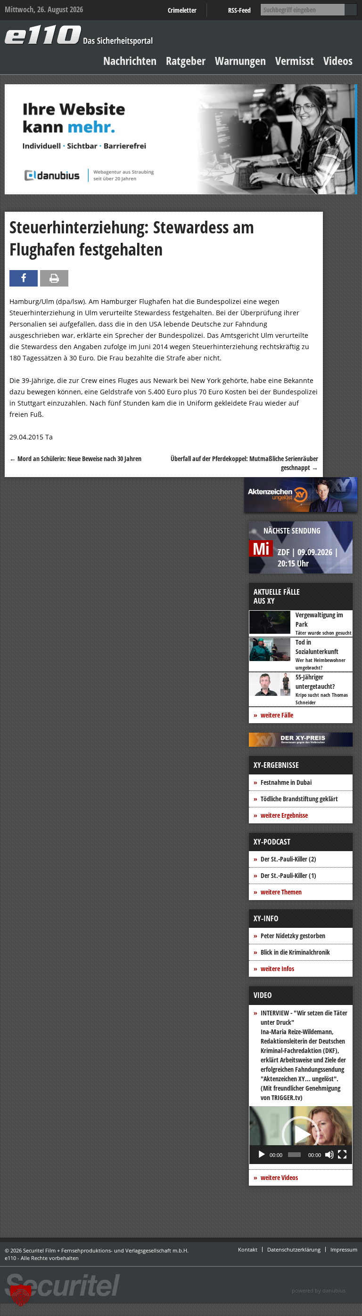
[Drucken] (54, 278)
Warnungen (240, 60)
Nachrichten (129, 60)
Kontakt (247, 1249)
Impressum (343, 1249)
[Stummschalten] (329, 1154)
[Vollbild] (342, 1154)
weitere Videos (279, 1177)
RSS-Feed (239, 10)
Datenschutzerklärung (294, 1249)
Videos (338, 60)
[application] (300, 1135)
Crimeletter (182, 10)
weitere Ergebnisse (284, 815)
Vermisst (294, 60)
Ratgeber (186, 60)
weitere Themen (281, 891)
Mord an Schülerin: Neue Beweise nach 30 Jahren (75, 458)
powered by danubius (319, 1290)
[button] (301, 1135)
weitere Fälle (277, 714)
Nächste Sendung (292, 531)
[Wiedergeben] (261, 1154)
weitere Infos (277, 968)
